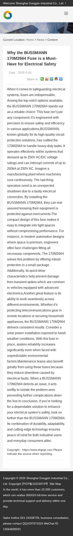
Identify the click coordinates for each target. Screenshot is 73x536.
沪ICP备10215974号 (35, 483)
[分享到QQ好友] (56, 79)
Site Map (55, 483)
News (40, 39)
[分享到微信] (42, 79)
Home (30, 39)
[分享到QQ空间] (51, 79)
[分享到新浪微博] (47, 79)
